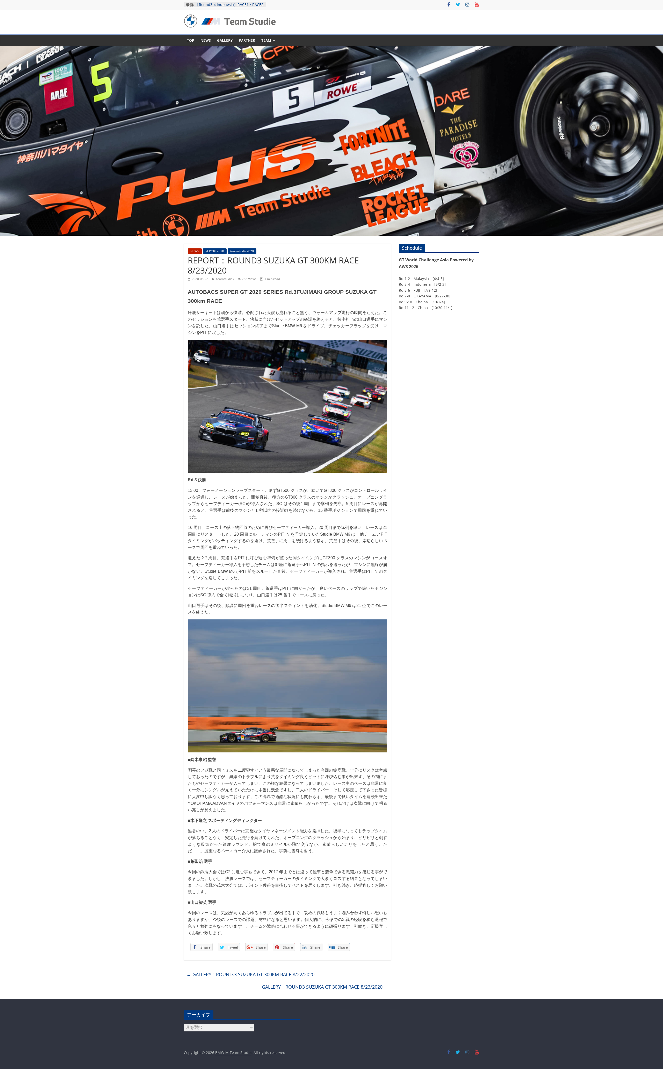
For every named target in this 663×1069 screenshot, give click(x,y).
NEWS (205, 40)
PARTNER (247, 40)
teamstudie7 (225, 279)
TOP (190, 40)
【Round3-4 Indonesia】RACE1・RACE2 (229, 4)
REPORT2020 (214, 251)
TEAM (266, 40)
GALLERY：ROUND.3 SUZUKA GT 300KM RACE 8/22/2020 (250, 974)
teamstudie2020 (242, 251)
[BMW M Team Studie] (331, 49)
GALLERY (225, 40)
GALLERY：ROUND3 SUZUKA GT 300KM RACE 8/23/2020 (325, 987)
